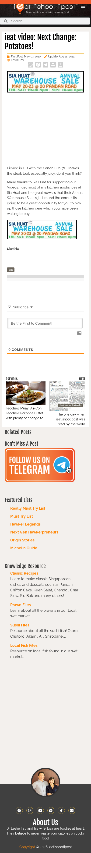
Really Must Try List (27, 508)
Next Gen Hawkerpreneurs (34, 532)
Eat (11, 269)
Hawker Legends (25, 524)
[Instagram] (29, 810)
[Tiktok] (61, 810)
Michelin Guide (23, 548)
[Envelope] (71, 810)
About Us (45, 822)
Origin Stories (22, 540)
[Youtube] (40, 810)
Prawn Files (20, 605)
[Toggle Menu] (83, 7)
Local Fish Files (24, 645)
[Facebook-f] (19, 810)
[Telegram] (50, 810)
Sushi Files (19, 625)
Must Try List (21, 516)
